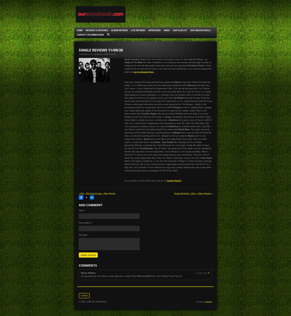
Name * (82, 210)
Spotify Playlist (174, 181)
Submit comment (88, 255)
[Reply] (208, 273)
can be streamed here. (143, 72)
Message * (83, 235)
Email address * (86, 223)
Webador (209, 302)
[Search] (108, 34)
